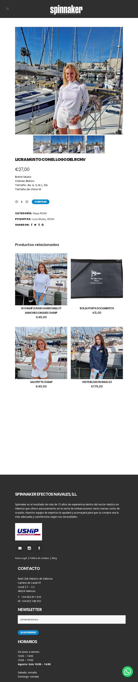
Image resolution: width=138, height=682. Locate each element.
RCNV (50, 219)
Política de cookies (39, 558)
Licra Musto (38, 219)
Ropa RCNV (40, 213)
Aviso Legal (21, 558)
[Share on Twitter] (35, 225)
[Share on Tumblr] (39, 225)
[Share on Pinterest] (43, 225)
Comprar (40, 201)
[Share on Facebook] (31, 225)
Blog (54, 558)
